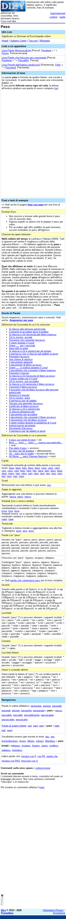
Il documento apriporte (21, 362)
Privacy (2, 901)
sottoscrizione (42, 768)
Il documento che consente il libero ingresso (32, 370)
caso (10, 470)
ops (52, 736)
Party (58, 64)
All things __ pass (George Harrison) (28, 456)
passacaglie (8, 719)
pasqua (47, 706)
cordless (53, 745)
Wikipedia (45, 40)
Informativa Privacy (53, 910)
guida (62, 17)
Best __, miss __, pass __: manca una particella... (36, 442)
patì (4, 730)
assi (25, 530)
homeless (17, 750)
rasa (36, 473)
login (41, 787)
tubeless (6, 750)
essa (4, 511)
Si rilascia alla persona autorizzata (27, 329)
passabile (7, 715)
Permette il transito (19, 373)
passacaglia (47, 715)
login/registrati (57, 13)
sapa (4, 519)
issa (10, 511)
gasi (47, 470)
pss (49, 485)
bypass (36, 745)
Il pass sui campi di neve (22, 439)
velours (40, 741)
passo (28, 496)
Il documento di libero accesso (25, 364)
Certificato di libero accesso (23, 406)
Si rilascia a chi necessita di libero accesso (32, 376)
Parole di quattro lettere (14, 725)
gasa (40, 470)
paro (41, 725)
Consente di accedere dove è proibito (28, 331)
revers (22, 741)
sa (56, 88)
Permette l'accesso (19, 356)
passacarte (21, 719)
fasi (34, 470)
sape (10, 519)
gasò (4, 473)
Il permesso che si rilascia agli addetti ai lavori (33, 353)
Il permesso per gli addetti (22, 400)
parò (35, 725)
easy (22, 470)
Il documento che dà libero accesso (28, 420)
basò (37, 468)
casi (4, 470)
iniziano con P (28, 756)
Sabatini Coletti (18, 40)
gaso (53, 470)
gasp (59, 470)
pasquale (57, 706)
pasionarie (36, 706)
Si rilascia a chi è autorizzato (24, 409)
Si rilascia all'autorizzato (22, 411)
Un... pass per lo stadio (21, 453)
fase (29, 470)
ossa (16, 511)
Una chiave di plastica (20, 359)
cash (57, 468)
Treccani (33, 40)
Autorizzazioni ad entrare (22, 425)
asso (31, 530)
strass (44, 745)
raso (53, 473)
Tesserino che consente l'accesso (27, 340)
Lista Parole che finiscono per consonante (24, 57)
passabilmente (31, 715)
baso (30, 468)
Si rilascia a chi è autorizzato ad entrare (30, 351)
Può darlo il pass (18, 448)
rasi (48, 473)
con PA (41, 756)
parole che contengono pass (25, 580)
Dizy (3, 910)
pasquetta (26, 710)
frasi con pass (36, 204)
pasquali (6, 710)
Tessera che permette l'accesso (26, 403)
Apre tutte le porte (18, 348)
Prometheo (7, 913)
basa (11, 468)
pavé (9, 730)
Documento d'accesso (20, 428)
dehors (30, 741)
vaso (21, 476)
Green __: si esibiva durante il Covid (28, 367)
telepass (15, 745)
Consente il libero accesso (23, 387)
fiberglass (50, 741)
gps (47, 736)
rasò (59, 473)
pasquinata (39, 710)
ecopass (26, 745)
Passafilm (23, 60)
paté (57, 725)
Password (10, 67)
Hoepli (5, 40)
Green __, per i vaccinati (22, 345)
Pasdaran (46, 50)
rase (42, 473)
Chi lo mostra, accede (20, 337)
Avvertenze (59, 913)
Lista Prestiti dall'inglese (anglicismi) (21, 64)
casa (43, 468)
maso (11, 473)
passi (20, 496)
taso (9, 476)
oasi (30, 473)
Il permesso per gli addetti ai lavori (27, 431)
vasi (15, 476)
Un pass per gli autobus (21, 450)
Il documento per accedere (23, 414)
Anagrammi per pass (21, 320)
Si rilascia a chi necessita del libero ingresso (32, 334)
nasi (18, 473)
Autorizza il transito (19, 395)
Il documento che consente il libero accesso (32, 417)
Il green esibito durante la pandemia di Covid (32, 422)
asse (18, 530)
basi (24, 468)
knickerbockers (10, 741)
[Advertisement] (33, 873)
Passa (5, 53)
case (50, 468)
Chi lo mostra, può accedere (24, 381)
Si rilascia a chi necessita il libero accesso (31, 384)
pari (30, 725)
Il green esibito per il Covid (23, 378)
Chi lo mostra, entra (19, 398)
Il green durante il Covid (21, 342)
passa (13, 496)
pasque (16, 710)
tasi (4, 476)
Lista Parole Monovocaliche (16, 50)
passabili (18, 715)
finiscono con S (29, 760)
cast (16, 470)
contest (53, 17)
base (18, 468)
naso (24, 473)
